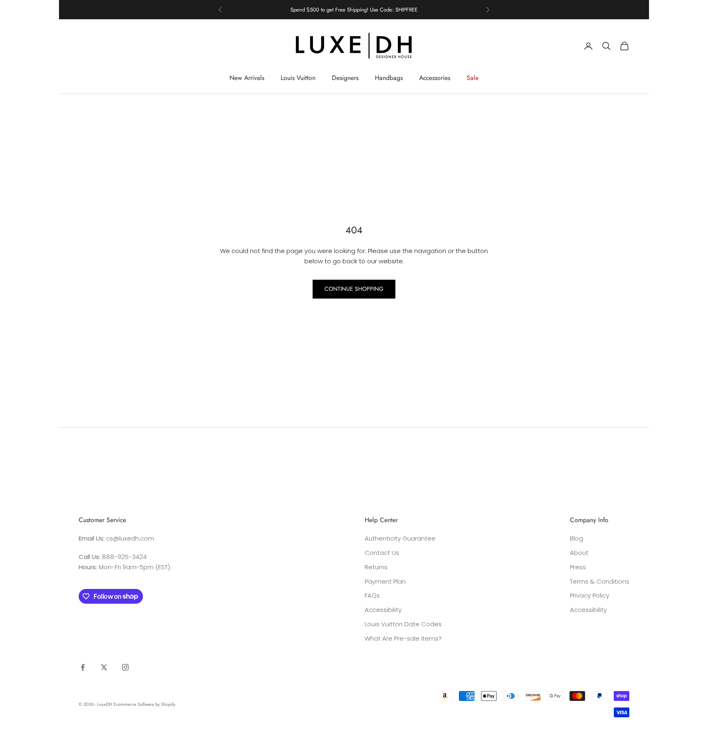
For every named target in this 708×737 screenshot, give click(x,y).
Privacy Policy (589, 595)
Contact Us (382, 552)
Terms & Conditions (599, 581)
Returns (376, 567)
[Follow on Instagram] (125, 667)
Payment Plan (385, 581)
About (579, 552)
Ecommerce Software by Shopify (144, 704)
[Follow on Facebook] (83, 667)
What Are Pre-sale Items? (403, 638)
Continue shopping (354, 289)
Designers (345, 77)
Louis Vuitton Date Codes (403, 624)
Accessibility (383, 609)
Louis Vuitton (298, 77)
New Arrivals (246, 77)
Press (578, 567)
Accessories (434, 77)
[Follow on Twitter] (104, 667)
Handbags (389, 77)
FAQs (372, 595)
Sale (473, 77)
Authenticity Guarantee (400, 538)
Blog (576, 538)
